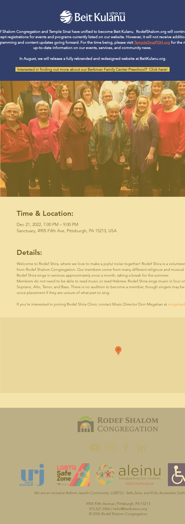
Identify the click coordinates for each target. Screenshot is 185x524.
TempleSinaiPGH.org (152, 42)
